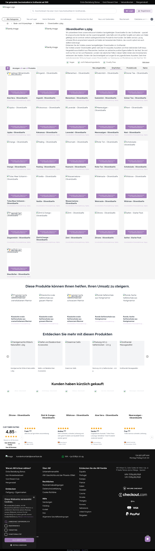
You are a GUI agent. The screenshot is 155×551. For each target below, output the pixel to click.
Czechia (82, 493)
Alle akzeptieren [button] (19, 540)
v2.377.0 (85, 550)
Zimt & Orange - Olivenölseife (48, 416)
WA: (74, 456)
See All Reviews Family (10, 444)
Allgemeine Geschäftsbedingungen (56, 517)
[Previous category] (8, 356)
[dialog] (19, 522)
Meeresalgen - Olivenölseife (136, 416)
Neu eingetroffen (99, 68)
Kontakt (45, 509)
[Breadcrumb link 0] (8, 23)
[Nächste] (152, 437)
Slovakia (82, 497)
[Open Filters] (8, 68)
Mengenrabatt (11, 483)
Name (145, 68)
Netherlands (83, 508)
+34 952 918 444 (142, 455)
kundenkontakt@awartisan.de (29, 456)
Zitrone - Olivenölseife (19, 415)
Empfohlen (116, 68)
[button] (19, 545)
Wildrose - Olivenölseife (77, 415)
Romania (82, 504)
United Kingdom (85, 512)
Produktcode (132, 68)
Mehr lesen (145, 62)
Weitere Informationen (25, 517)
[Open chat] (147, 539)
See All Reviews (11, 447)
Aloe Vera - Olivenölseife (106, 415)
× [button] (34, 497)
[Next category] (147, 356)
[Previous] (22, 437)
